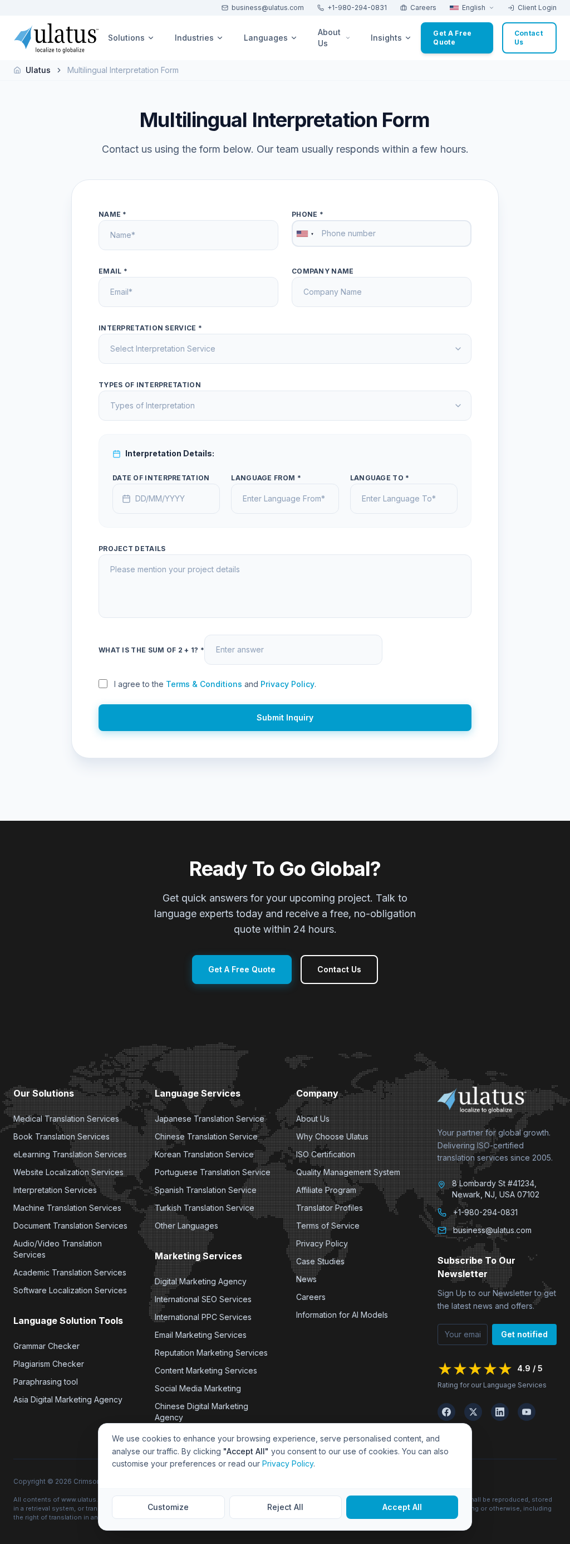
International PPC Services (203, 1317)
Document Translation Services (70, 1225)
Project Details (132, 548)
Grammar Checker (46, 1346)
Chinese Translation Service (206, 1136)
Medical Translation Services (66, 1118)
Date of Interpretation (161, 478)
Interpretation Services (55, 1190)
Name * (113, 214)
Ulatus (38, 70)
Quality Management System (348, 1172)
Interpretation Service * (150, 328)
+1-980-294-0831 (357, 7)
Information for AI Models (342, 1314)
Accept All (402, 1507)
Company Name (323, 271)
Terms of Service (328, 1225)
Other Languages (186, 1225)
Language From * (266, 478)
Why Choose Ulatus (332, 1136)
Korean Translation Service (204, 1154)
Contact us (528, 37)
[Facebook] (446, 1412)
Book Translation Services (61, 1136)
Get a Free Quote (452, 37)
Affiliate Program (326, 1190)
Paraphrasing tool (45, 1381)
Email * (113, 271)
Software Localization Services (70, 1290)
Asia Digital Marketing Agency (67, 1399)
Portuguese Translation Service (213, 1172)
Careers (423, 7)
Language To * (380, 478)
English (473, 7)
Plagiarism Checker (48, 1363)
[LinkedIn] (500, 1412)
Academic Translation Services (69, 1272)
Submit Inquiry (285, 717)
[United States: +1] (305, 233)
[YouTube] (526, 1412)
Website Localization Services (68, 1172)
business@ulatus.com (268, 7)
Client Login (537, 7)
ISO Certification (325, 1154)
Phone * (307, 214)
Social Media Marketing (198, 1388)
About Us (313, 1118)
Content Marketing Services (206, 1370)
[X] (473, 1412)
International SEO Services (203, 1299)
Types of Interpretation (150, 385)
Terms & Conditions (204, 684)
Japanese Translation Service (209, 1118)
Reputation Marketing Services (211, 1352)
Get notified (524, 1334)
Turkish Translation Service (204, 1207)
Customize (168, 1507)
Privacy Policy (288, 684)
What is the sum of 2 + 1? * (151, 650)
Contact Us (339, 969)
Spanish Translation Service (206, 1190)
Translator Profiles (329, 1207)
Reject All (285, 1507)
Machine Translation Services (67, 1207)
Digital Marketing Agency (201, 1281)
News (306, 1279)
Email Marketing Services (201, 1335)
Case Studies (320, 1261)
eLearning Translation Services (70, 1154)
